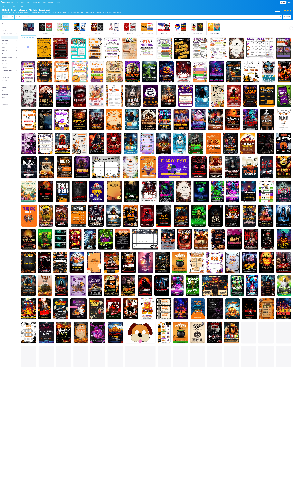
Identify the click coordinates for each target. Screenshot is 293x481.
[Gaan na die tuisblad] (6, 2)
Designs (5, 16)
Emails (11, 16)
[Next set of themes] (291, 28)
